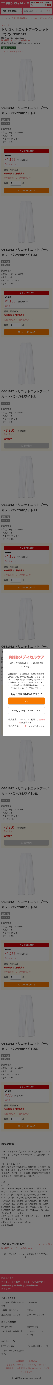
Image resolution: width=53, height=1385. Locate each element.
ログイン (24, 726)
